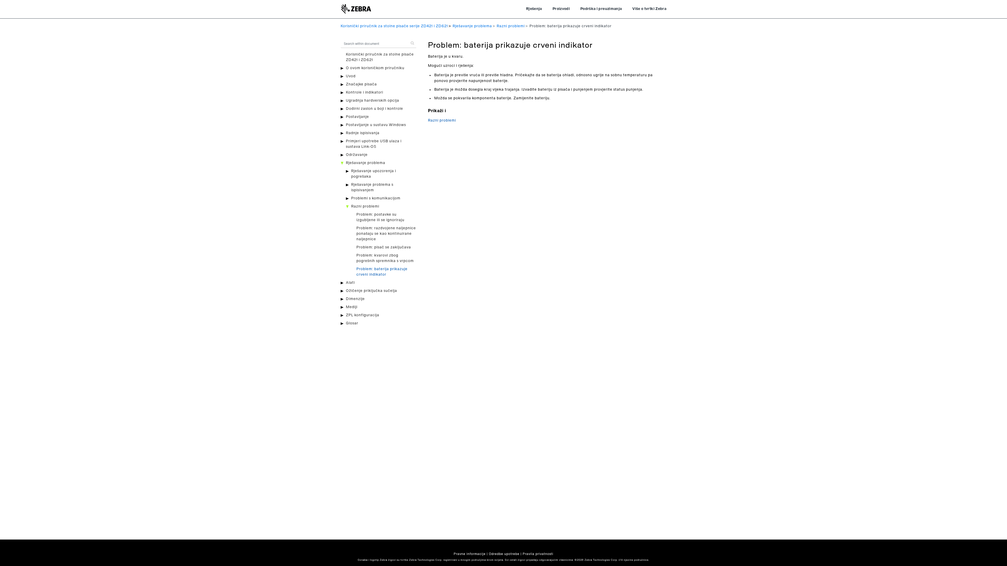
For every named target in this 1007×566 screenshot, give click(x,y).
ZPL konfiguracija (362, 315)
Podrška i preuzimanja (601, 9)
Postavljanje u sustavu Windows (376, 125)
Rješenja (534, 9)
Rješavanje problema (472, 26)
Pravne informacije (470, 554)
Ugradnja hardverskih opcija (372, 100)
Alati (350, 283)
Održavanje (357, 155)
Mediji (351, 307)
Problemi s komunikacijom (375, 198)
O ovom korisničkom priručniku (375, 68)
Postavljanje (357, 117)
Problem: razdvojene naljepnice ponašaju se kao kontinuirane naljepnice (386, 233)
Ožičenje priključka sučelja (371, 291)
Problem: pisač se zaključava (383, 247)
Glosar (352, 323)
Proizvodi (561, 9)
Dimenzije (355, 299)
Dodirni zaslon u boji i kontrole (374, 109)
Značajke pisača (361, 84)
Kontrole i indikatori (364, 92)
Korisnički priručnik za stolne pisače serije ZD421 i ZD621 (394, 26)
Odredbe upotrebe (504, 554)
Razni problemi (511, 26)
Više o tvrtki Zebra (649, 9)
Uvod (351, 76)
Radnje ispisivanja (362, 133)
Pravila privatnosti (538, 554)
